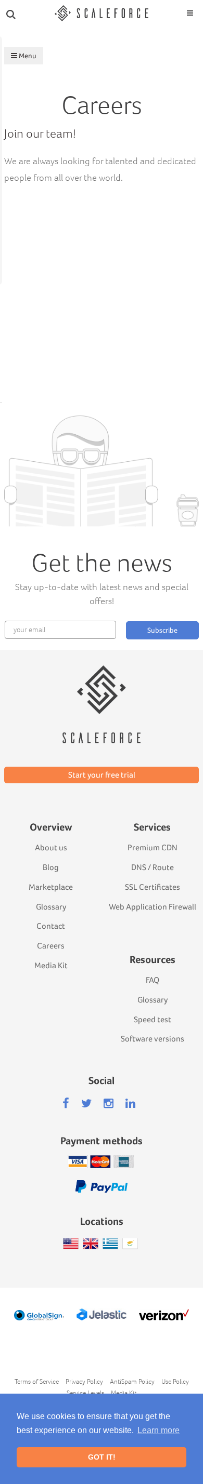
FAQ (152, 980)
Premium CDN (152, 847)
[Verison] (164, 1314)
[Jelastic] (102, 1314)
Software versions (152, 1039)
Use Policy (175, 1381)
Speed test (152, 1019)
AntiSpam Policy (132, 1381)
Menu (26, 55)
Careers (51, 946)
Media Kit (51, 965)
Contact (50, 926)
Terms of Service (37, 1381)
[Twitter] (86, 1103)
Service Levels (85, 1393)
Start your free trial (101, 775)
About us (51, 847)
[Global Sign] (39, 1315)
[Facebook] (65, 1103)
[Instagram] (108, 1103)
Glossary (51, 907)
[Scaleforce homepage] (101, 689)
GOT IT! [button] (102, 1457)
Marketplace (51, 887)
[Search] (11, 13)
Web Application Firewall (152, 907)
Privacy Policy (84, 1381)
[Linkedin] (130, 1103)
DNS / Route (152, 867)
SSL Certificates (152, 887)
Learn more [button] (158, 1430)
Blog (51, 867)
